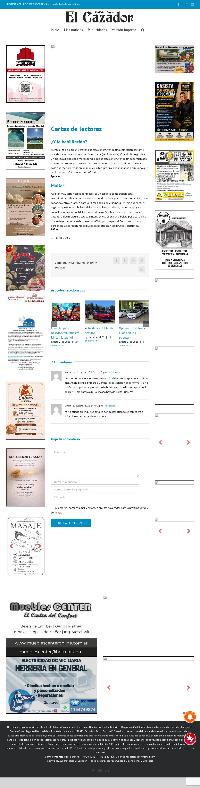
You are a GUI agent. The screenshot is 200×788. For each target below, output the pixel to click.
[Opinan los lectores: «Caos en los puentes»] (134, 302)
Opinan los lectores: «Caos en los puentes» (132, 332)
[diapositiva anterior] (11, 546)
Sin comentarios (64, 343)
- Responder (113, 372)
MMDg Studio (145, 760)
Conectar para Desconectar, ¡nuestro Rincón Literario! (65, 332)
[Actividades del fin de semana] (100, 302)
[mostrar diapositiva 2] (187, 713)
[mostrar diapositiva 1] (184, 713)
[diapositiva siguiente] (39, 546)
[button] (142, 29)
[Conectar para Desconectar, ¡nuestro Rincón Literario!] (66, 302)
